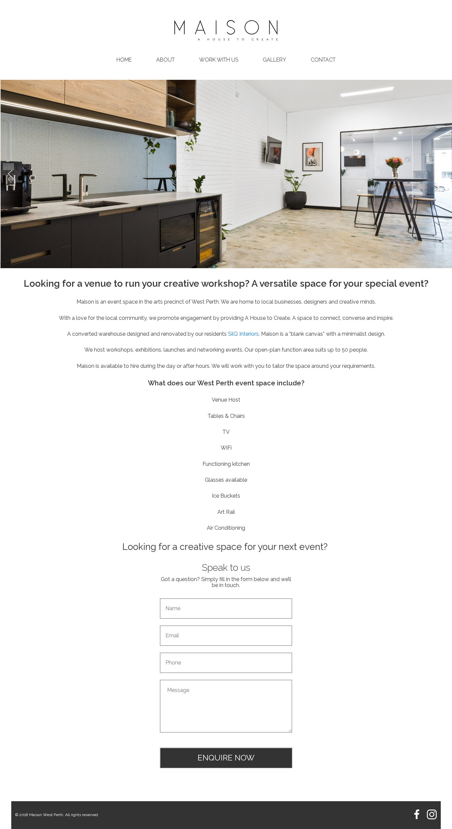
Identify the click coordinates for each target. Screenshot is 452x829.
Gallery (274, 60)
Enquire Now (226, 757)
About (165, 60)
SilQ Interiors (243, 334)
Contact (323, 60)
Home (124, 60)
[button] (10, 174)
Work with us (218, 60)
